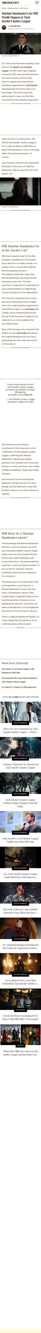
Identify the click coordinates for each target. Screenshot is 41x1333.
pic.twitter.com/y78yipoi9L (20, 394)
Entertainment (13, 8)
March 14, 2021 (26, 402)
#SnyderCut (20, 392)
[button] (37, 2)
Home (4, 8)
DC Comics (24, 8)
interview (30, 309)
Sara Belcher (15, 26)
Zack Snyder (31, 85)
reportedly (21, 333)
